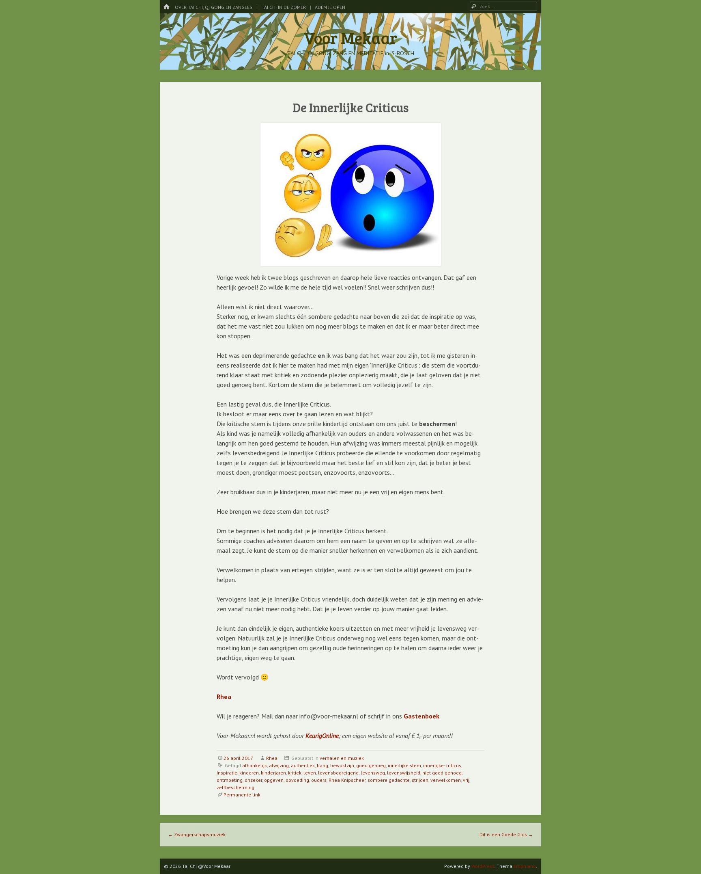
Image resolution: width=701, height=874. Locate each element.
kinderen (249, 773)
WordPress (483, 866)
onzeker (253, 780)
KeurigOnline (322, 735)
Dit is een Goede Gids (506, 834)
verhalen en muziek (342, 758)
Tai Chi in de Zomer (284, 7)
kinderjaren (273, 773)
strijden (420, 780)
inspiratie (227, 773)
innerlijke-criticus (442, 765)
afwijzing (279, 765)
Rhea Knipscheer (347, 780)
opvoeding (297, 780)
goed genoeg (371, 765)
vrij (466, 780)
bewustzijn (342, 765)
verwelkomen (445, 780)
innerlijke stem (404, 765)
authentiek (303, 765)
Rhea (271, 758)
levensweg (373, 773)
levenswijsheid (403, 773)
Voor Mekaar (350, 37)
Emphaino (525, 866)
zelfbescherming (235, 787)
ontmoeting (230, 780)
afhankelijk (254, 765)
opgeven (274, 780)
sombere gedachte (389, 780)
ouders (319, 780)
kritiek (294, 773)
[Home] (166, 7)
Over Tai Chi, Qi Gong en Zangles (213, 7)
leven (309, 773)
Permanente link (242, 795)
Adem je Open (330, 7)
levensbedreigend (338, 773)
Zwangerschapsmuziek (197, 834)
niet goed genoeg (442, 773)
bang (322, 765)
